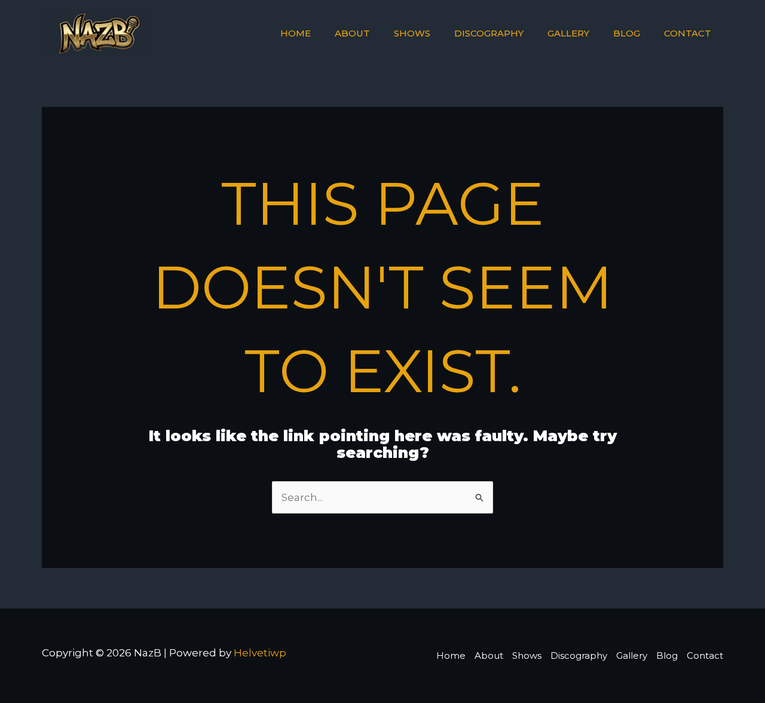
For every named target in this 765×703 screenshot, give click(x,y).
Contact (687, 33)
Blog (626, 33)
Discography (489, 33)
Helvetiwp (260, 653)
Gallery (568, 33)
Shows (412, 33)
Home (295, 33)
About (352, 33)
